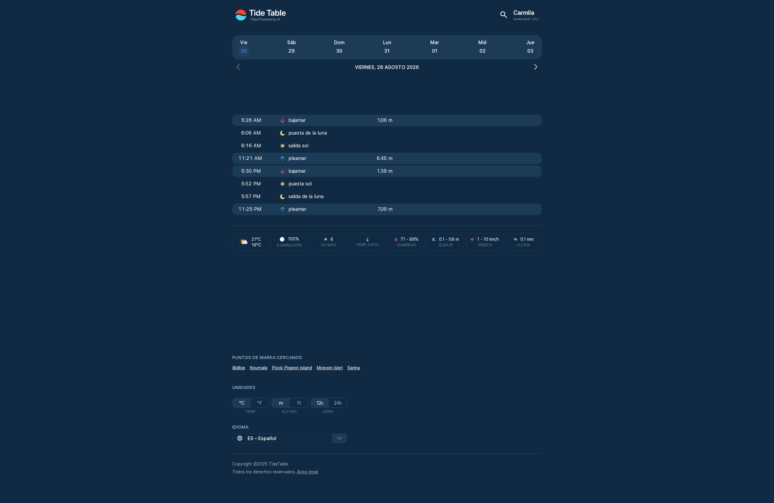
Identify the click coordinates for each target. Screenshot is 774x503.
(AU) (535, 19)
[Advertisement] (387, 90)
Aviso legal (307, 471)
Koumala (258, 368)
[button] (238, 67)
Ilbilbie (238, 368)
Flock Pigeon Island (292, 368)
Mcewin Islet (330, 368)
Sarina (353, 368)
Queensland (521, 19)
